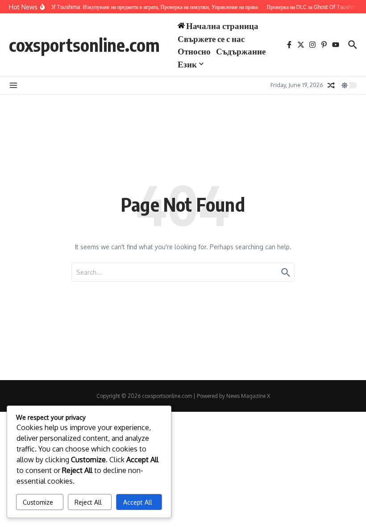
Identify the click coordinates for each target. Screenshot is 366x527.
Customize (38, 502)
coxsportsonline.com (84, 44)
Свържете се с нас (211, 38)
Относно (194, 51)
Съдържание (241, 51)
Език (187, 64)
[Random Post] (331, 85)
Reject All (88, 502)
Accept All (137, 502)
